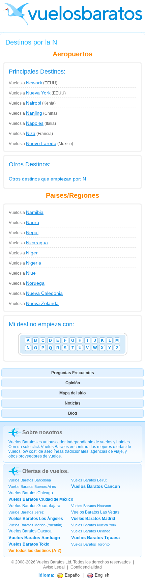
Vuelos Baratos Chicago (30, 493)
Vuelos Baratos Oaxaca (30, 531)
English (101, 575)
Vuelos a (25, 83)
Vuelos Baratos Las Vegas (95, 512)
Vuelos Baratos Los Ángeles (35, 518)
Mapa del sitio (72, 393)
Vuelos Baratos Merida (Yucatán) (35, 525)
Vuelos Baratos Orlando (90, 531)
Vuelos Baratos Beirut (89, 480)
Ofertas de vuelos (44, 471)
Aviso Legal (54, 567)
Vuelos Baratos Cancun (95, 486)
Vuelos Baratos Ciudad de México (40, 499)
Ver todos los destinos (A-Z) (34, 550)
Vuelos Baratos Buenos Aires (32, 487)
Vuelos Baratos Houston (91, 506)
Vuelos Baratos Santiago (34, 537)
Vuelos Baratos (50, 562)
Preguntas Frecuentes (72, 372)
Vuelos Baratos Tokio (28, 544)
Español (72, 575)
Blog (72, 413)
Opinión (72, 383)
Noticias (73, 403)
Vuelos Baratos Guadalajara (34, 505)
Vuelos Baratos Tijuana (95, 537)
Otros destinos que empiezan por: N (47, 179)
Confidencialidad (86, 567)
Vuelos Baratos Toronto (90, 544)
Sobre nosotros (42, 432)
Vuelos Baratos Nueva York (93, 525)
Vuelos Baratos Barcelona (29, 480)
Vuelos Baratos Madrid (93, 518)
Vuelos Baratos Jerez (26, 512)
